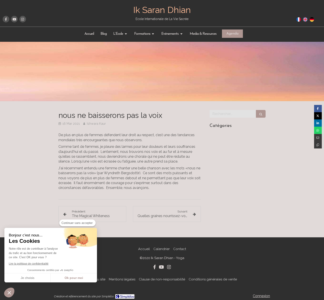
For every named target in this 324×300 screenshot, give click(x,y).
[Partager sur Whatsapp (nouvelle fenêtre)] (318, 130)
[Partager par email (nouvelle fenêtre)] (318, 137)
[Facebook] (6, 19)
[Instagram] (22, 19)
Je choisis (27, 278)
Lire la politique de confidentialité (28, 263)
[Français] (298, 21)
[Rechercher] (261, 114)
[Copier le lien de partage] (318, 144)
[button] (9, 292)
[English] (305, 21)
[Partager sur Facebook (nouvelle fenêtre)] (318, 108)
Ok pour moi (74, 278)
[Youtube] (14, 19)
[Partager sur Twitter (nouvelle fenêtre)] (318, 115)
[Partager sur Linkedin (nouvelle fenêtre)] (318, 123)
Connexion (261, 296)
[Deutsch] (312, 21)
